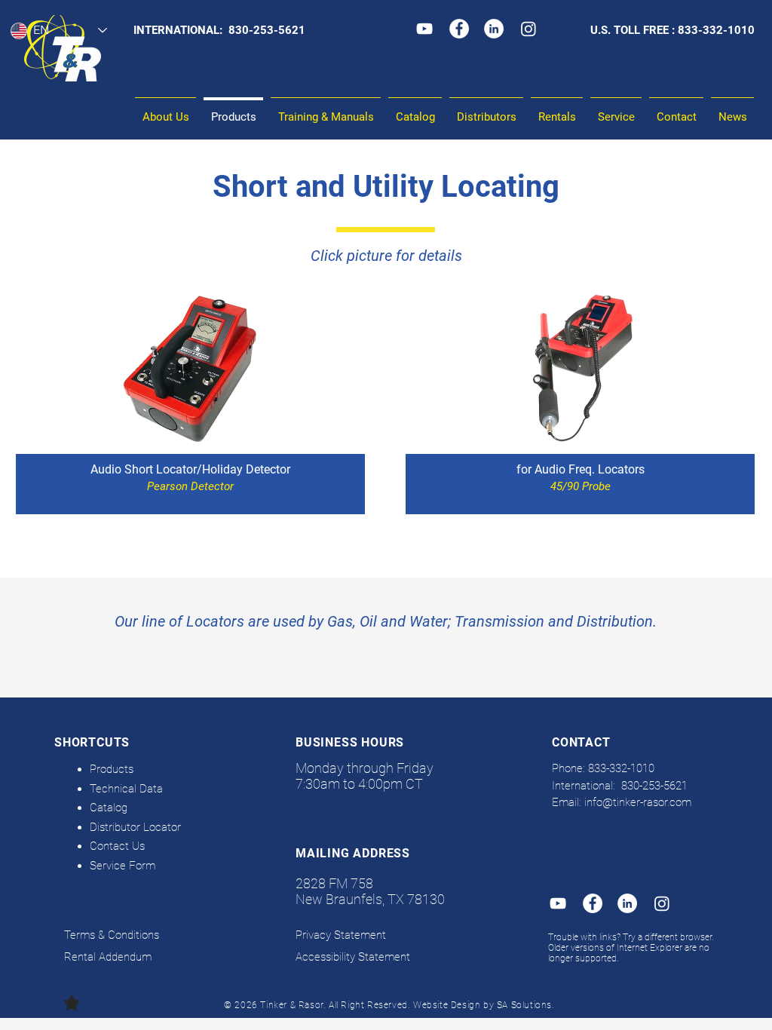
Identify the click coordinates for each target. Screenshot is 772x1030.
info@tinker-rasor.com (637, 802)
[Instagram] (528, 28)
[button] (325, 110)
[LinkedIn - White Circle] (494, 28)
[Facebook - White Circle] (459, 28)
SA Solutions (524, 1005)
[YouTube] (424, 28)
